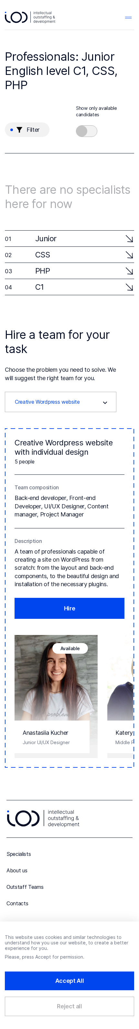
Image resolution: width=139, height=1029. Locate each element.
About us (16, 870)
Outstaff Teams (25, 887)
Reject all (69, 1006)
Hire (69, 608)
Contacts (17, 903)
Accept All (69, 980)
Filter (33, 129)
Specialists (18, 854)
